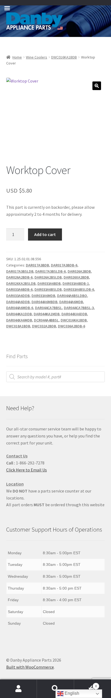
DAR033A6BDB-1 (76, 283)
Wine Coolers (36, 57)
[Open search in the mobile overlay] (55, 376)
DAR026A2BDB (79, 271)
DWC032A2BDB (44, 326)
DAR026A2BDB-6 (19, 277)
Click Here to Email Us (26, 470)
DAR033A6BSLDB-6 (79, 289)
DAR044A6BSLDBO (72, 295)
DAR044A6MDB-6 (19, 307)
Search (55, 689)
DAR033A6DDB (18, 295)
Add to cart (45, 234)
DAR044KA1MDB (47, 314)
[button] (96, 85)
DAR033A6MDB (43, 295)
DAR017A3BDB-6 (64, 265)
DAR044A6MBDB (44, 301)
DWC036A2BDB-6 (71, 326)
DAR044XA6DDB (74, 314)
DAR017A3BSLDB (19, 271)
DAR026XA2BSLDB (21, 283)
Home (17, 57)
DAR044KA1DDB (19, 314)
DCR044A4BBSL (46, 320)
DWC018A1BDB (18, 326)
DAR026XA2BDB (76, 277)
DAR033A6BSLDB (48, 289)
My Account (18, 689)
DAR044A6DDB (18, 301)
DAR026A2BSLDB (48, 277)
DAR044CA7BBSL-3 (79, 307)
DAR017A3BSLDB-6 (50, 271)
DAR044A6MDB (71, 301)
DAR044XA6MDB (19, 320)
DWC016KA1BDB (64, 57)
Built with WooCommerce (30, 667)
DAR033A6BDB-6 (19, 289)
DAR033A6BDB (49, 283)
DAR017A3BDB (37, 265)
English (71, 693)
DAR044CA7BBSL (48, 307)
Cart (85, 684)
